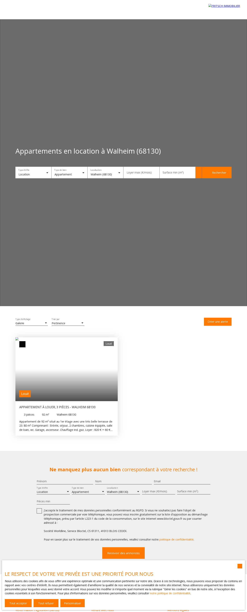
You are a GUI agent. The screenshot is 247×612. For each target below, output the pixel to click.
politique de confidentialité (176, 539)
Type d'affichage (22, 319)
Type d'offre (23, 170)
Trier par (55, 319)
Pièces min (43, 501)
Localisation (96, 170)
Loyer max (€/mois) (139, 172)
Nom (98, 481)
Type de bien (60, 170)
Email (157, 481)
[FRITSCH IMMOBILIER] (226, 9)
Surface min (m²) (173, 172)
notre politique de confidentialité (170, 593)
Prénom (42, 481)
